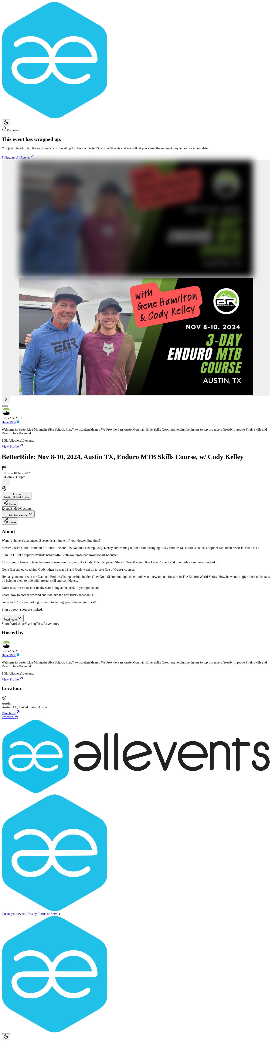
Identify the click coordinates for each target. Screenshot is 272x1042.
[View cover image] (136, 278)
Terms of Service (49, 914)
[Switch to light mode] (6, 122)
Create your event (14, 914)
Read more (10, 619)
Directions (9, 713)
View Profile (10, 446)
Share (12, 504)
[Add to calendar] (6, 482)
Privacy (32, 914)
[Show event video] (6, 399)
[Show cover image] (3, 406)
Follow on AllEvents (16, 157)
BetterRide (9, 422)
